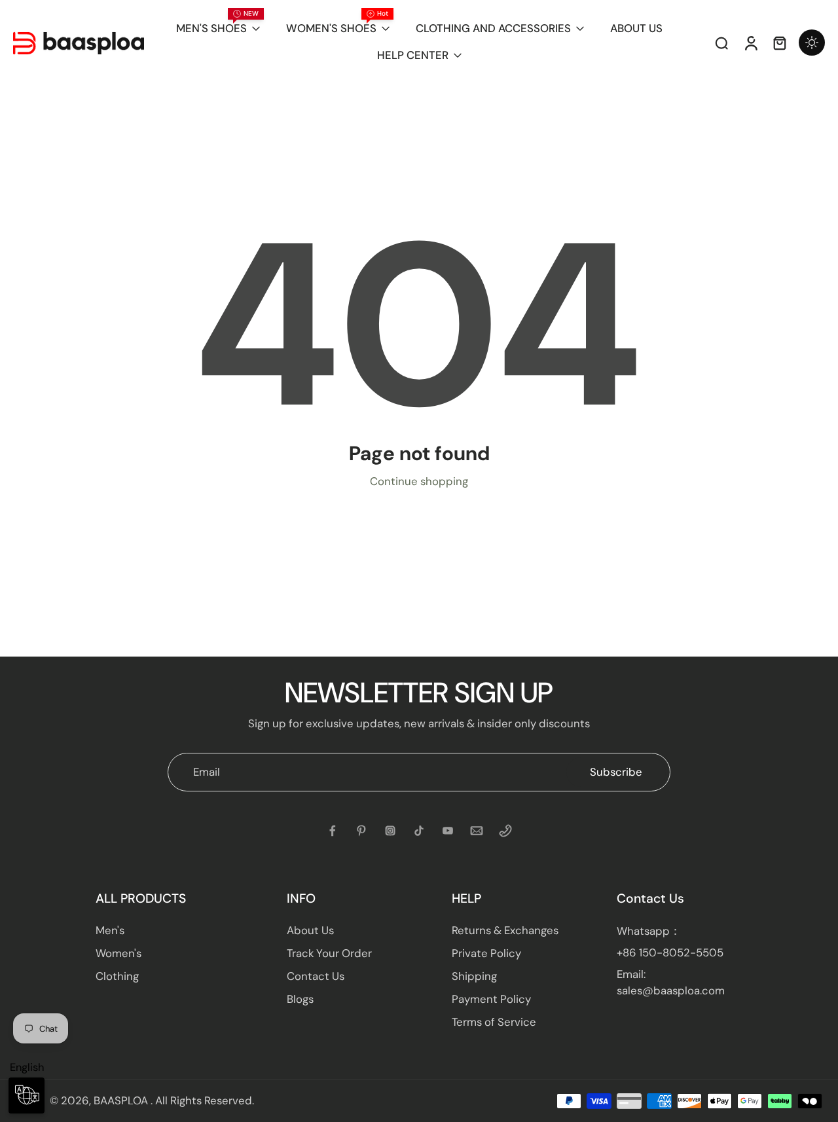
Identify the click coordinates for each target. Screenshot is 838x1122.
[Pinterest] (361, 830)
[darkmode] (812, 42)
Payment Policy (491, 999)
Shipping (474, 976)
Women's (118, 953)
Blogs (300, 999)
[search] (721, 42)
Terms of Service (494, 1022)
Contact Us (315, 976)
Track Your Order (329, 953)
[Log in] (750, 42)
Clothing (117, 976)
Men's (110, 930)
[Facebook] (332, 830)
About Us (310, 930)
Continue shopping (419, 481)
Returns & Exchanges (505, 930)
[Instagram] (390, 830)
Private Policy (486, 953)
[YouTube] (447, 830)
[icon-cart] (779, 42)
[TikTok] (419, 830)
